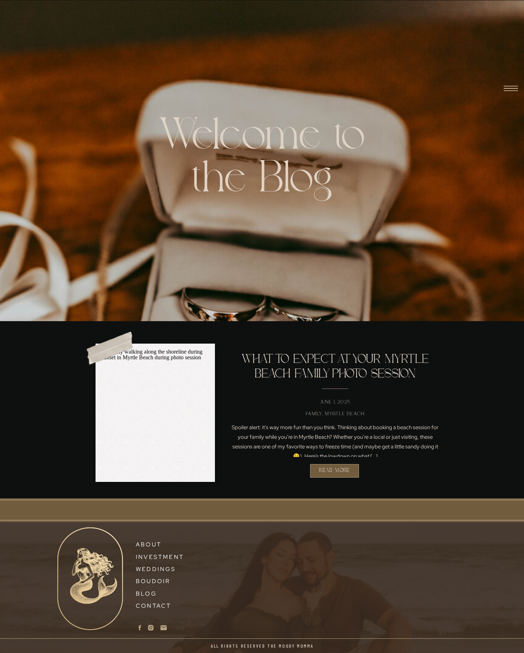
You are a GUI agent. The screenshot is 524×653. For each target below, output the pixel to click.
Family (314, 414)
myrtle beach (344, 414)
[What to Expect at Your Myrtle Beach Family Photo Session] (155, 402)
